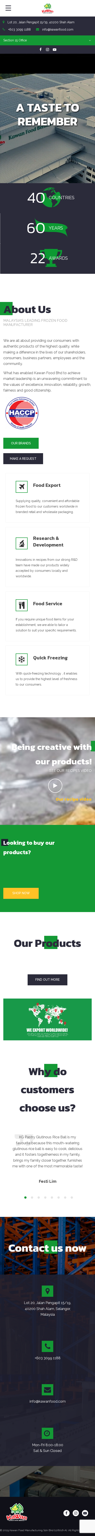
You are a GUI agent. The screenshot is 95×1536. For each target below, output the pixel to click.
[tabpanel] (47, 1159)
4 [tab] (44, 1198)
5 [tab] (51, 1198)
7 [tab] (64, 1198)
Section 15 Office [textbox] (15, 40)
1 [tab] (24, 1198)
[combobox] (47, 40)
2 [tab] (31, 1198)
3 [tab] (37, 1198)
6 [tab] (57, 1198)
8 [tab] (70, 1198)
